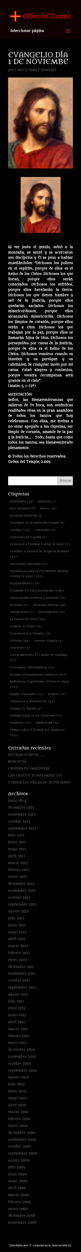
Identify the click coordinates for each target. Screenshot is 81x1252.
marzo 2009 (18, 1195)
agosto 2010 (18, 1077)
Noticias (19, 640)
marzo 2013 (18, 863)
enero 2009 (18, 1209)
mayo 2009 (17, 1181)
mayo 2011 (17, 1015)
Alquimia (47, 501)
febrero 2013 (19, 870)
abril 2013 (16, 856)
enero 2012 (17, 960)
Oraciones (20, 647)
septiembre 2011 (22, 987)
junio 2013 (17, 842)
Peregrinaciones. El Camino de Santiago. (39, 657)
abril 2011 (16, 1022)
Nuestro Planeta (48, 640)
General (47, 70)
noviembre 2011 (21, 974)
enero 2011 (17, 1043)
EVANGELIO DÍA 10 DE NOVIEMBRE (39, 782)
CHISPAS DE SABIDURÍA (29, 769)
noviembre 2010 (22, 1057)
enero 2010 (17, 1126)
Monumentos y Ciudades (30, 633)
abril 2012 (16, 939)
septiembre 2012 (22, 904)
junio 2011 (16, 1008)
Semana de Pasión (25, 708)
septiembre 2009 (22, 1153)
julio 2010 (16, 1084)
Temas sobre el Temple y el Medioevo (37, 732)
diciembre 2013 (21, 808)
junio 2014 (17, 801)
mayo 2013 (17, 849)
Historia (19, 605)
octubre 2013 (19, 822)
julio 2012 (16, 918)
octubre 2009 (19, 1146)
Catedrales (45, 530)
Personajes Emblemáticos (32, 667)
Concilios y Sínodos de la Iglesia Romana (39, 554)
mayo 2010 (17, 1098)
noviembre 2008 (22, 1223)
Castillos (20, 530)
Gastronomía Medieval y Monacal (37, 597)
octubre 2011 (19, 981)
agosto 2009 (18, 1160)
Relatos (57, 694)
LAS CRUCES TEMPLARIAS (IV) (35, 775)
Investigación (51, 612)
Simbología (47, 722)
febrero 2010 (19, 1119)
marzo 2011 (18, 1029)
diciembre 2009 (21, 1133)
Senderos (20, 722)
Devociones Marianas (28, 563)
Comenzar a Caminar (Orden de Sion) (40, 544)
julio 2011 (16, 1001)
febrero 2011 (18, 1036)
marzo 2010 (18, 1112)
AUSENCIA (17, 762)
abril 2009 (17, 1188)
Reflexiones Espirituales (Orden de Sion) (39, 684)
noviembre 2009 (22, 1140)
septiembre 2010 (22, 1071)
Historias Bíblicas (49, 605)
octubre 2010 (19, 1064)
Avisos (48, 508)
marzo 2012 (18, 946)
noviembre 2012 (22, 891)
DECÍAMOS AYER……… (26, 755)
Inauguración (22, 612)
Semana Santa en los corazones (36, 715)
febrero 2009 (19, 1202)
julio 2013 (16, 835)
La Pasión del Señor (28, 619)
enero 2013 (17, 877)
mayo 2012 (17, 932)
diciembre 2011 (21, 967)
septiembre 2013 (22, 828)
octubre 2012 (19, 898)
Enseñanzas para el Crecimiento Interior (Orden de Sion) (39, 573)
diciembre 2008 (21, 1216)
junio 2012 (17, 925)
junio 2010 (17, 1091)
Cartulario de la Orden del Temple (37, 522)
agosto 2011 (18, 994)
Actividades (22, 501)
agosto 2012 (18, 911)
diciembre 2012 (21, 884)
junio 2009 (17, 1174)
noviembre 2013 (21, 815)
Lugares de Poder (26, 626)
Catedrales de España (28, 537)
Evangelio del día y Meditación (37, 590)
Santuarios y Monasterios (32, 701)
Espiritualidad (24, 583)
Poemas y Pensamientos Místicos (38, 674)
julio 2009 (16, 1167)
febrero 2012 (19, 953)
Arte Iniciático (23, 508)
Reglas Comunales (26, 694)
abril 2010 (17, 1105)
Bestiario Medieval (26, 515)
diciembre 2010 (21, 1050)
